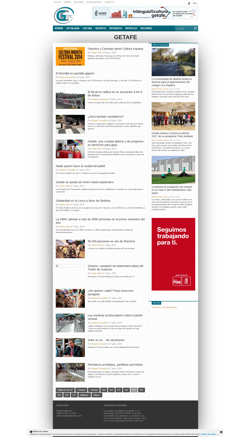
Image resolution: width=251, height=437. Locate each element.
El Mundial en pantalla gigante (75, 73)
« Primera (81, 390)
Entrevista (115, 28)
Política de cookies (209, 434)
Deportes (100, 28)
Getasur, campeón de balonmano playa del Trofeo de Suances (115, 267)
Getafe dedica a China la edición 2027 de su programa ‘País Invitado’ (172, 135)
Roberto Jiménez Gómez (160, 89)
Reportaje (131, 28)
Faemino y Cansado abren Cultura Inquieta (115, 48)
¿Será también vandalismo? (106, 116)
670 (111, 390)
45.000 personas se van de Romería (111, 241)
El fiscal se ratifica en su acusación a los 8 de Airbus (115, 93)
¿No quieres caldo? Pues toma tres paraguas (110, 292)
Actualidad (72, 28)
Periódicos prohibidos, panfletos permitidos (115, 364)
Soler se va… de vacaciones (106, 340)
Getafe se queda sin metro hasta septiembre (85, 182)
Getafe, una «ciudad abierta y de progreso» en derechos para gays (116, 143)
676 (66, 395)
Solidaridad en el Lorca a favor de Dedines (83, 200)
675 (59, 395)
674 (141, 390)
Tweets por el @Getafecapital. (164, 307)
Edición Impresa (94, 2)
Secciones (78, 2)
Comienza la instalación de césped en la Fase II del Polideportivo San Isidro (172, 190)
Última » (97, 395)
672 (126, 390)
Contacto (109, 2)
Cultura (87, 28)
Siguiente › (84, 395)
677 (74, 395)
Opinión (67, 2)
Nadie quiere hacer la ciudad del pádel (80, 166)
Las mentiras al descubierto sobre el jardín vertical (115, 317)
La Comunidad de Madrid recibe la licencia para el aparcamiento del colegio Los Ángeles (172, 82)
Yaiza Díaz (97, 52)
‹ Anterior (94, 390)
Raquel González (68, 77)
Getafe (57, 2)
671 (118, 390)
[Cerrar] (221, 432)
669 (103, 390)
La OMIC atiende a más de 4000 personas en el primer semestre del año (100, 221)
